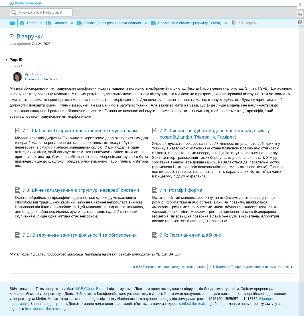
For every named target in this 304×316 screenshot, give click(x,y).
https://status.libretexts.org (45, 309)
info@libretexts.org (197, 304)
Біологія (60, 23)
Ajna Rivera (33, 74)
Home (31, 23)
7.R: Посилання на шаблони (190, 235)
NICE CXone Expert (91, 289)
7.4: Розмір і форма (181, 190)
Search (14, 12)
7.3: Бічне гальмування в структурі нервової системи (80, 190)
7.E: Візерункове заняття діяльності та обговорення (79, 235)
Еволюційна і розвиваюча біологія (112, 23)
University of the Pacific (41, 79)
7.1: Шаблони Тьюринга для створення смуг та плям (79, 130)
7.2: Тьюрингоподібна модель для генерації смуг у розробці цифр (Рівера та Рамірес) (215, 133)
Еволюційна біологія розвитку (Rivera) (189, 23)
